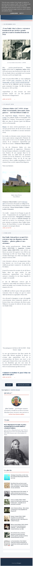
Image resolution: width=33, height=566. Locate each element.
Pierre (4, 127)
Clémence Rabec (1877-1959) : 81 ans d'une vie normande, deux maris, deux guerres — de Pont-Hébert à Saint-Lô (16, 110)
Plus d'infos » (8, 99)
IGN (19, 350)
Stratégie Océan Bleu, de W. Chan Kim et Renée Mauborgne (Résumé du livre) (20, 476)
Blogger (19, 563)
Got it (21, 13)
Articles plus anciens (24, 384)
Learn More (14, 13)
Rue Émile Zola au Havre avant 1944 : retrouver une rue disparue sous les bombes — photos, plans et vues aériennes (15, 240)
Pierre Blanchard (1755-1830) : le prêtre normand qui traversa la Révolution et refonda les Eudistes (15, 426)
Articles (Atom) (15, 390)
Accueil (9, 384)
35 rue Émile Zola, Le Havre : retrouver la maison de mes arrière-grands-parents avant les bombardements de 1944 (16, 31)
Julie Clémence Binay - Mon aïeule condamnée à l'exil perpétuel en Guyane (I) (20, 509)
